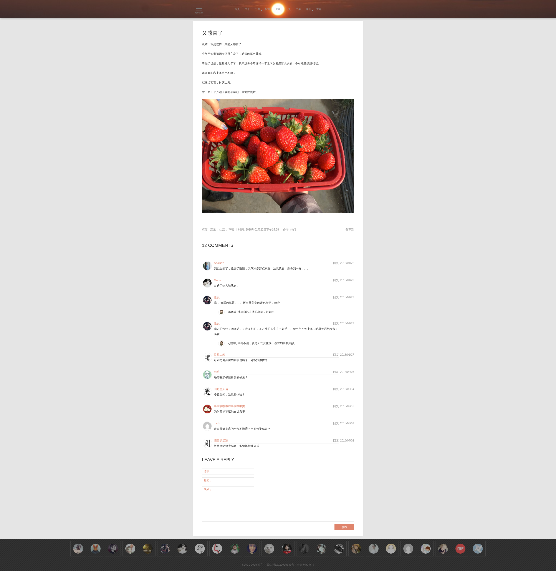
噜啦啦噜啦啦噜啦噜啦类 (229, 406)
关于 (247, 9)
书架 (298, 9)
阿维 (217, 371)
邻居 (278, 9)
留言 (267, 9)
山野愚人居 (221, 389)
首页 (237, 9)
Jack (217, 423)
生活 (222, 229)
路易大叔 (219, 354)
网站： (208, 489)
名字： (208, 471)
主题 (318, 9)
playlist (199, 13)
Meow (217, 280)
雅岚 (217, 297)
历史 (288, 9)
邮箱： (208, 480)
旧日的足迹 (221, 440)
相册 (308, 9)
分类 (257, 9)
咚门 (293, 229)
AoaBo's (219, 263)
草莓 (231, 229)
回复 (336, 263)
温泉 (213, 229)
